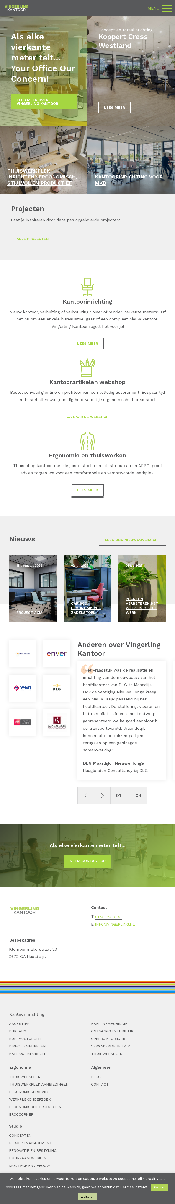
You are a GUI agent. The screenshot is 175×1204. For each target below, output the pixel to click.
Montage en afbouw (29, 1165)
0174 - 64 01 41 (108, 917)
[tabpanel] (121, 720)
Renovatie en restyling (33, 1150)
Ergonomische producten (35, 1107)
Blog (96, 1077)
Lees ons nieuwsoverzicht (132, 540)
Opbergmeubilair (108, 1038)
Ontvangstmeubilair (112, 1031)
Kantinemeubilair (109, 1023)
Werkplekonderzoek (30, 1099)
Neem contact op (88, 861)
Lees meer (114, 107)
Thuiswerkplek (106, 1054)
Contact (100, 1084)
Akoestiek (19, 1023)
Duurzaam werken (27, 1158)
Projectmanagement (30, 1143)
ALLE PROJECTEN (33, 238)
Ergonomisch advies (29, 1092)
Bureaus (17, 1031)
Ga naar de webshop (87, 416)
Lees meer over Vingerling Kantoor (37, 102)
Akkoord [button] (159, 1187)
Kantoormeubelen (28, 1054)
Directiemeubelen (27, 1046)
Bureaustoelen (25, 1038)
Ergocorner (21, 1114)
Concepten (20, 1135)
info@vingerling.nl (115, 924)
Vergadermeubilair (110, 1046)
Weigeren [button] (87, 1196)
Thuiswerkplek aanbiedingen (39, 1084)
